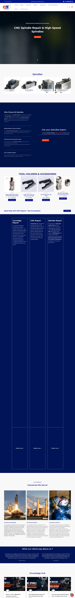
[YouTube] (68, 1)
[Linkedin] (70, 1)
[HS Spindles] (6, 7)
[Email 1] (72, 1)
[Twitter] (65, 1)
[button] (8, 1)
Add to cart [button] (12, 199)
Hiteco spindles (59, 132)
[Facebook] (63, 1)
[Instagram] (67, 1)
